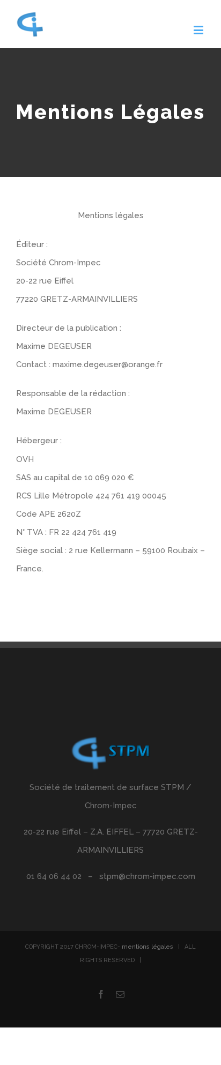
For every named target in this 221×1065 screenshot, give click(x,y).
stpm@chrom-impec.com (147, 876)
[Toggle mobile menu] (199, 29)
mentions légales (147, 946)
